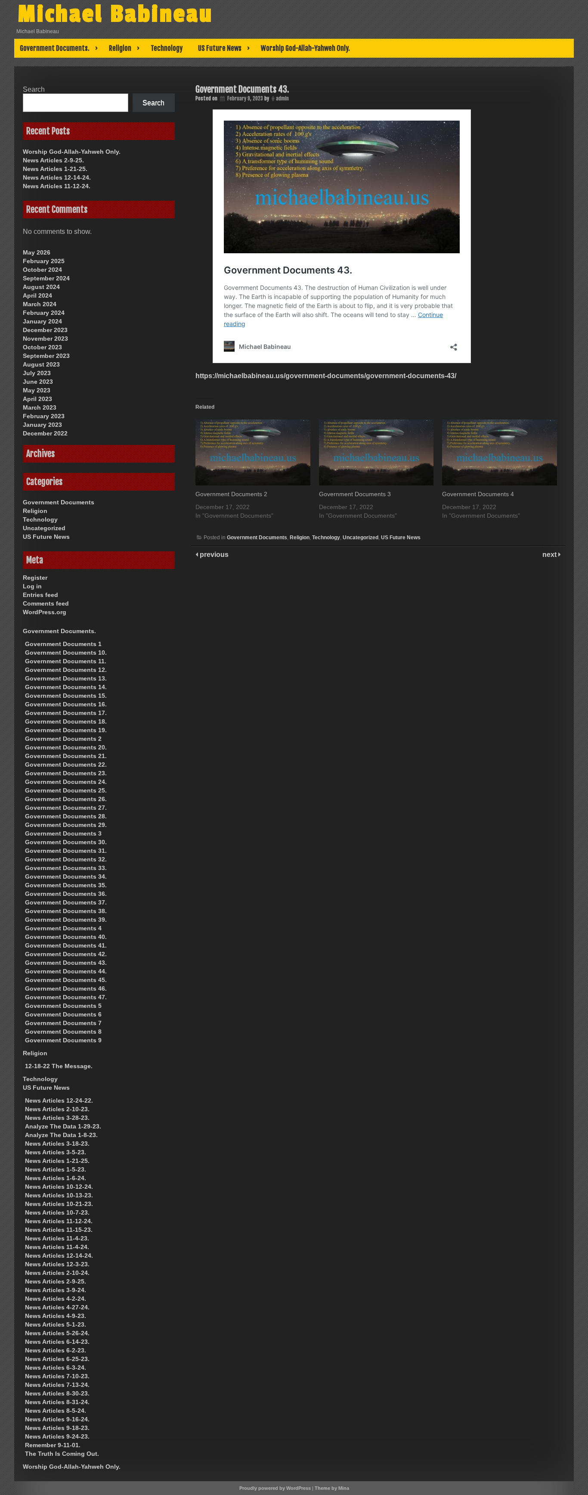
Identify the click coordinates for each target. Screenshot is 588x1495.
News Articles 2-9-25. (53, 160)
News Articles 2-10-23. (57, 1109)
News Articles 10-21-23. (59, 1203)
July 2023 (37, 373)
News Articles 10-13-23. (59, 1195)
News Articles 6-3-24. (55, 1367)
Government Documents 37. (66, 902)
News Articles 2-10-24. (57, 1272)
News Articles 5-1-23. (55, 1324)
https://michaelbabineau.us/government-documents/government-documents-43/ (325, 375)
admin (282, 98)
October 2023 (42, 347)
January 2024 (42, 321)
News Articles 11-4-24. (57, 1246)
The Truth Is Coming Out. (62, 1453)
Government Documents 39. (66, 919)
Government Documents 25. (66, 790)
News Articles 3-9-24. (55, 1290)
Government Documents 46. (66, 988)
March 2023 (39, 407)
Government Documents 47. (66, 997)
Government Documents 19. (66, 730)
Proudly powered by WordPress (275, 1488)
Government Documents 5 (63, 1005)
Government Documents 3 (355, 494)
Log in (32, 586)
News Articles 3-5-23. (55, 1152)
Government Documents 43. (242, 89)
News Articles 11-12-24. (56, 186)
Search (34, 89)
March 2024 (39, 304)
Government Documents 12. (66, 669)
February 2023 (44, 416)
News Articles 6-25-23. (57, 1358)
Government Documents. (55, 48)
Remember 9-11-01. (52, 1445)
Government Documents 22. (66, 764)
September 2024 (46, 278)
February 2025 (44, 261)
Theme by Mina (332, 1488)
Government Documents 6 (63, 1014)
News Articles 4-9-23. (55, 1315)
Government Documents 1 (63, 643)
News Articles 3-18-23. (57, 1143)
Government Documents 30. (66, 842)
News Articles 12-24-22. (59, 1100)
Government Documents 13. (66, 678)
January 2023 (42, 424)
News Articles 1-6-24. (55, 1178)
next (550, 554)
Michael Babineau (115, 14)
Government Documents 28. (66, 816)
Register (35, 577)
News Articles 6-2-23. (55, 1350)
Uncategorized (360, 538)
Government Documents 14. (66, 687)
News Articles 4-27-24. (57, 1307)
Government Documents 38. (66, 911)
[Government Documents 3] (376, 452)
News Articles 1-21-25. (55, 168)
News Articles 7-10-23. (57, 1376)
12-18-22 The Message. (59, 1066)
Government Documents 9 (63, 1040)
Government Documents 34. (66, 876)
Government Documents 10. (66, 652)
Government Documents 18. (66, 721)
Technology (167, 48)
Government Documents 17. (66, 712)
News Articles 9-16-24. (57, 1419)
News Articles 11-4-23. (57, 1238)
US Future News (219, 48)
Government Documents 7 (63, 1022)
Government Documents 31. (66, 850)
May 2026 (36, 252)
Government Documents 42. (66, 954)
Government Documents (257, 538)
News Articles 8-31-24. (57, 1402)
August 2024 (41, 286)
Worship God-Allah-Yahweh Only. (305, 48)
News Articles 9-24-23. (57, 1436)
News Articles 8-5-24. (55, 1410)
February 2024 (44, 312)
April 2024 (37, 295)
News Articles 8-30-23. (57, 1393)
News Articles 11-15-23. (59, 1229)
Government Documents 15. (66, 695)
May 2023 (36, 390)
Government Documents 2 (231, 494)
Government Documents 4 (478, 494)
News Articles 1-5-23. (55, 1169)
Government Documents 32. (66, 859)
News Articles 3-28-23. (57, 1117)
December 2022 (45, 433)
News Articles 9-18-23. (57, 1427)
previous (213, 554)
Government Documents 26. (66, 799)
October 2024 (42, 269)
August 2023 (41, 364)
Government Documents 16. (66, 704)
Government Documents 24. (66, 781)
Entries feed (40, 594)
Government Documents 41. (66, 945)
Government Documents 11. (65, 661)
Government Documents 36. (66, 893)
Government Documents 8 (63, 1031)
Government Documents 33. (66, 867)
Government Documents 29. (66, 824)
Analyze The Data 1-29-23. (63, 1126)
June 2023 (38, 381)
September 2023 (46, 355)
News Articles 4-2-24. (55, 1298)
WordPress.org (44, 612)
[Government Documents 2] (252, 452)
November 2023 (45, 338)
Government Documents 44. (66, 971)
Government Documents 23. (66, 773)
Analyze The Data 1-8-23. (61, 1134)
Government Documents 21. (66, 755)
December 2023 (45, 329)
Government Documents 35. (66, 885)
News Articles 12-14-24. (57, 177)
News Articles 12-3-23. (57, 1264)
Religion (120, 48)
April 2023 (37, 398)
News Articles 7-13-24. (57, 1384)
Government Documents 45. (66, 979)
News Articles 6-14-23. (57, 1341)
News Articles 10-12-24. (59, 1186)
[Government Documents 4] (499, 452)
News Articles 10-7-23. (57, 1212)
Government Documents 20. (66, 747)
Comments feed (46, 603)
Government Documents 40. (66, 936)
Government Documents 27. (66, 807)
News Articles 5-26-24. (57, 1333)
